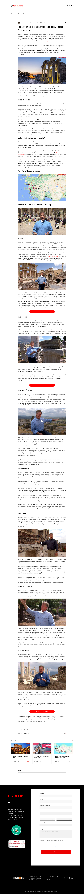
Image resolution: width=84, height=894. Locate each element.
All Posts (13, 13)
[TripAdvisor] (73, 5)
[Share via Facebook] (18, 729)
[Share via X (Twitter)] (21, 729)
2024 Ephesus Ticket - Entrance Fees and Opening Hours (41, 757)
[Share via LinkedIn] (24, 729)
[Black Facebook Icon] (71, 5)
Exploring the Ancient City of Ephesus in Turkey (20, 757)
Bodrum (25, 13)
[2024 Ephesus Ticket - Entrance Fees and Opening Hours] (42, 748)
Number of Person (43, 822)
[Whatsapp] (67, 5)
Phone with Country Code (45, 805)
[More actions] (65, 23)
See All (71, 740)
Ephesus (19, 13)
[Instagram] (69, 5)
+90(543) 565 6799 (53, 876)
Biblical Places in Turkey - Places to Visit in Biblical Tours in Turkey (63, 757)
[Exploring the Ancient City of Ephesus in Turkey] (20, 748)
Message (41, 829)
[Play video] (42, 221)
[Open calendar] (52, 819)
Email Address (42, 799)
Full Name (42, 793)
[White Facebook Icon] (67, 878)
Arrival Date (42, 816)
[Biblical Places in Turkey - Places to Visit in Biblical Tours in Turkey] (63, 748)
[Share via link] (28, 729)
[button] (39, 5)
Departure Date (60, 816)
